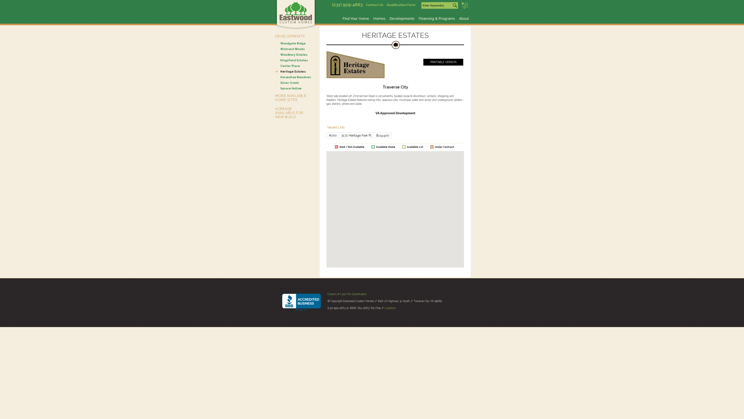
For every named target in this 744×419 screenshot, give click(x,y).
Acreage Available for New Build (289, 113)
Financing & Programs (436, 18)
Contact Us (374, 5)
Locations (390, 308)
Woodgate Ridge (293, 43)
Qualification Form (401, 5)
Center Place (290, 66)
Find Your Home (356, 18)
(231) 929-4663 (347, 4)
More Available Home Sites (290, 98)
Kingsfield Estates (294, 60)
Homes (379, 18)
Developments (401, 18)
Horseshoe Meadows (295, 77)
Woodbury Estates (293, 54)
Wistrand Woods (292, 49)
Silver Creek (289, 82)
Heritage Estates (293, 71)
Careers (332, 294)
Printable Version (443, 62)
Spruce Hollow (291, 88)
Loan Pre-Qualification (353, 294)
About (464, 18)
